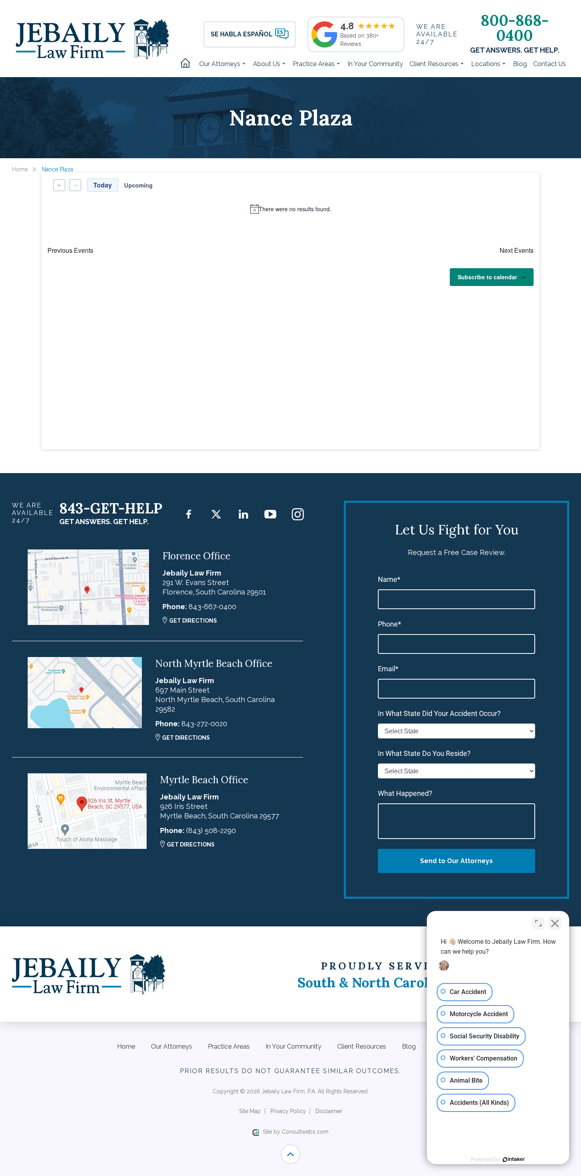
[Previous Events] (59, 185)
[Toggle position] (538, 923)
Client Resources (434, 64)
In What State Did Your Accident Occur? (439, 713)
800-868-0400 (515, 28)
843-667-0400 (212, 606)
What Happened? (405, 793)
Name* (389, 579)
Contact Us (549, 64)
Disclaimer (328, 1111)
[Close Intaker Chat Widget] (555, 923)
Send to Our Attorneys (456, 861)
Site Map (250, 1111)
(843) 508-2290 (211, 830)
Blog (520, 64)
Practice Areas (314, 64)
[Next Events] (75, 185)
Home (188, 64)
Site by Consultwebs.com (295, 1132)
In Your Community (375, 64)
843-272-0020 (204, 724)
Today (102, 184)
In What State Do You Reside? (424, 753)
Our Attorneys (220, 64)
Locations (486, 64)
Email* (388, 669)
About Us (267, 64)
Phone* (389, 624)
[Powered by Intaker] (514, 1159)
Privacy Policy (288, 1111)
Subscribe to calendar (487, 277)
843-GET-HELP (110, 508)
